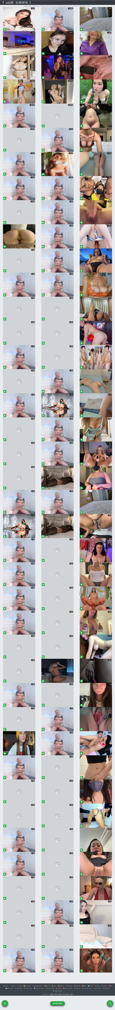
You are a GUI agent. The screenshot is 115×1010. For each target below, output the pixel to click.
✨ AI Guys (77, 988)
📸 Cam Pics (106, 988)
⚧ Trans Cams (28, 988)
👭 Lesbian (104, 986)
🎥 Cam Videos (97, 988)
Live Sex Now (57, 1003)
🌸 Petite (90, 986)
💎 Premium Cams (39, 988)
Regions (52, 994)
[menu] (5, 1003)
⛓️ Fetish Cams (50, 988)
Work (56, 994)
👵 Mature (47, 986)
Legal (71, 994)
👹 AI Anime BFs (86, 988)
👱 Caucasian (27, 986)
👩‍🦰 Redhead (77, 986)
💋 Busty (97, 986)
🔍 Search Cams (57, 991)
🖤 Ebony (12, 986)
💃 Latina (19, 986)
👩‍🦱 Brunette (68, 986)
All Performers (66, 994)
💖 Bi (110, 986)
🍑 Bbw (84, 986)
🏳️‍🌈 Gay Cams (18, 988)
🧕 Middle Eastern (38, 986)
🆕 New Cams (9, 988)
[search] (110, 1003)
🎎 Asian (5, 986)
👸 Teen (54, 986)
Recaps (60, 994)
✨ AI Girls (59, 988)
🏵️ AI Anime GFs (68, 988)
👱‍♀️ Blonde (61, 986)
